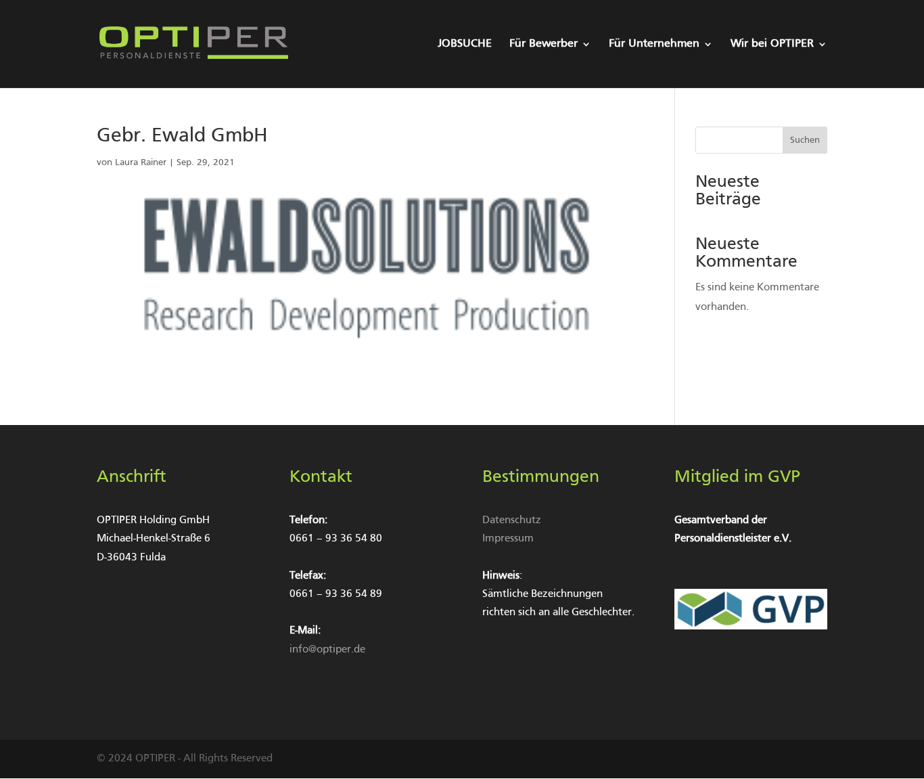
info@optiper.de (327, 649)
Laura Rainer (140, 162)
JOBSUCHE (465, 44)
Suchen (805, 140)
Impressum (508, 538)
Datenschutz (511, 520)
